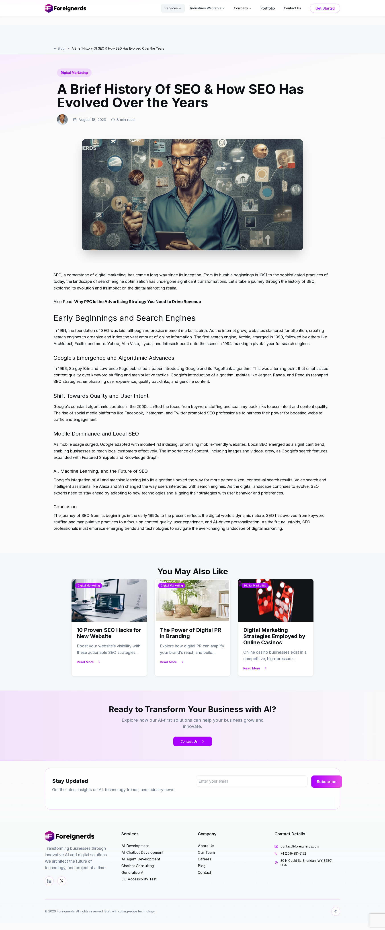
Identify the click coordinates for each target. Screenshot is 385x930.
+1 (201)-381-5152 (293, 853)
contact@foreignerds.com (300, 846)
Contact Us (189, 741)
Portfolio (267, 8)
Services (171, 8)
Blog (61, 48)
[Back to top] (335, 911)
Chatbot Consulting (137, 866)
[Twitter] (61, 880)
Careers (204, 859)
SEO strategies (67, 381)
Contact (204, 872)
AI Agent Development (140, 859)
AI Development (135, 846)
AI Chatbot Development (142, 852)
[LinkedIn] (49, 880)
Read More (85, 662)
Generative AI (133, 872)
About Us (206, 846)
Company (241, 8)
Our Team (206, 852)
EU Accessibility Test (138, 879)
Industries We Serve (205, 8)
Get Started (325, 8)
